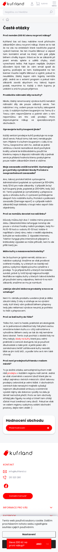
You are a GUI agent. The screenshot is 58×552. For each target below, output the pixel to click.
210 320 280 (15, 477)
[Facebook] (5, 485)
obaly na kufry (22, 338)
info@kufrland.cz (17, 471)
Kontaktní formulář (17, 496)
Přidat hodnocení (17, 428)
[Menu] (54, 4)
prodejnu (12, 373)
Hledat (51, 12)
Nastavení (29, 534)
